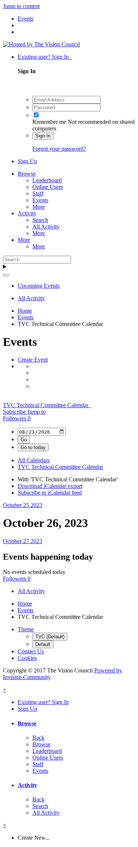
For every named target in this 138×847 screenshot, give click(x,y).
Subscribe (15, 412)
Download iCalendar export (50, 486)
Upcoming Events (39, 286)
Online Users (47, 187)
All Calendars (34, 460)
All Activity (46, 226)
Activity (27, 213)
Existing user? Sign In (45, 57)
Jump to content (21, 6)
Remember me (49, 122)
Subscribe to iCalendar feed (50, 492)
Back (38, 738)
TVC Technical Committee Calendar (47, 405)
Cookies (27, 658)
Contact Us (31, 651)
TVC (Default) (49, 636)
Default (42, 644)
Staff (37, 193)
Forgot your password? (59, 149)
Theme (26, 629)
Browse (27, 174)
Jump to (36, 412)
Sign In (42, 136)
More (38, 207)
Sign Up (27, 161)
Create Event (33, 359)
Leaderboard (47, 180)
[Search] (6, 275)
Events (40, 200)
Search (40, 220)
